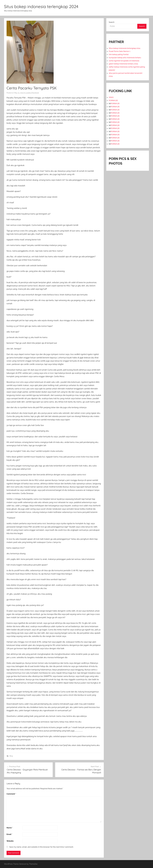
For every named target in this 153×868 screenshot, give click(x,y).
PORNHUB (113, 100)
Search (111, 22)
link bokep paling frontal (119, 54)
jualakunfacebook (32, 93)
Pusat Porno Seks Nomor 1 (119, 51)
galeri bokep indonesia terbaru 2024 (123, 64)
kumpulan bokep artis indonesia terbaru (125, 57)
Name (10, 828)
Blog (11, 756)
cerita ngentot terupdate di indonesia (124, 61)
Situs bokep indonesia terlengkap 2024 (41, 6)
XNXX (111, 97)
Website (10, 841)
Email (9, 834)
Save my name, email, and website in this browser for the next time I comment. (41, 847)
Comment (11, 794)
